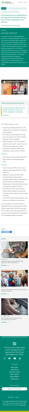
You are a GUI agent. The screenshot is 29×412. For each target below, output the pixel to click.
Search (20, 2)
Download (5, 115)
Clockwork (22, 405)
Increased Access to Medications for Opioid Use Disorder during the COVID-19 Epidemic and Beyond (14, 110)
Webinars (4, 8)
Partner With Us (14, 376)
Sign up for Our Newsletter (14, 389)
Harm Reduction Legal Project (19, 8)
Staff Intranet (14, 379)
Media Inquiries (14, 374)
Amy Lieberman (7, 25)
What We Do (14, 369)
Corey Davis (17, 25)
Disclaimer (11, 397)
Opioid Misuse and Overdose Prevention (10, 12)
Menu (24, 2)
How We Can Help (14, 372)
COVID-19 (10, 8)
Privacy (17, 397)
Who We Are (14, 367)
